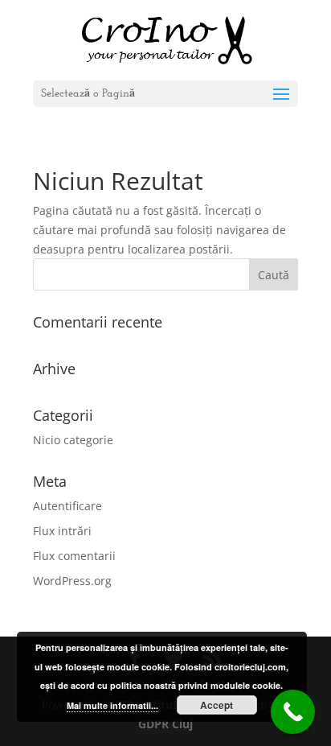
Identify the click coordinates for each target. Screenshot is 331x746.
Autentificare (67, 505)
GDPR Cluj (165, 724)
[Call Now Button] (293, 712)
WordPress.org (72, 580)
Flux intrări (62, 530)
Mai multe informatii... (112, 705)
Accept (216, 705)
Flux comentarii (74, 555)
